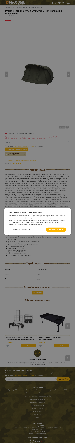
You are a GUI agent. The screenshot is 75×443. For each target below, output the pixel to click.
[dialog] (37, 221)
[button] (19, 230)
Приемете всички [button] (56, 229)
